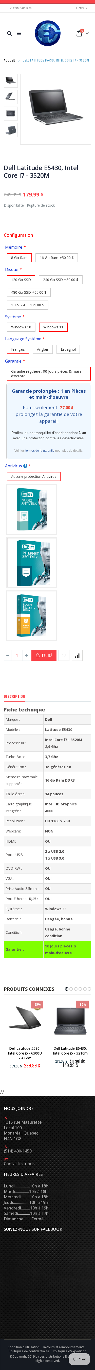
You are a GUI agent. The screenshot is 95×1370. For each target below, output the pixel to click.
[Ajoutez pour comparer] (77, 655)
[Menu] (19, 33)
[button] (66, 989)
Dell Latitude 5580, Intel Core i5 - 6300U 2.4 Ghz (25, 1053)
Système (13, 317)
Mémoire (13, 247)
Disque (11, 269)
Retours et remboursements (64, 1347)
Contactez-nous (19, 1163)
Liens (80, 8)
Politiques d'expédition (69, 1351)
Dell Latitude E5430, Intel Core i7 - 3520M (41, 171)
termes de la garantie (39, 450)
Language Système (23, 339)
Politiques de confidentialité (29, 1351)
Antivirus (13, 466)
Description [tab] (14, 696)
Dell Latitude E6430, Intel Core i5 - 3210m (70, 1051)
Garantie (13, 361)
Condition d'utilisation (24, 1347)
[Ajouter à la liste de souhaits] (64, 655)
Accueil (9, 60)
